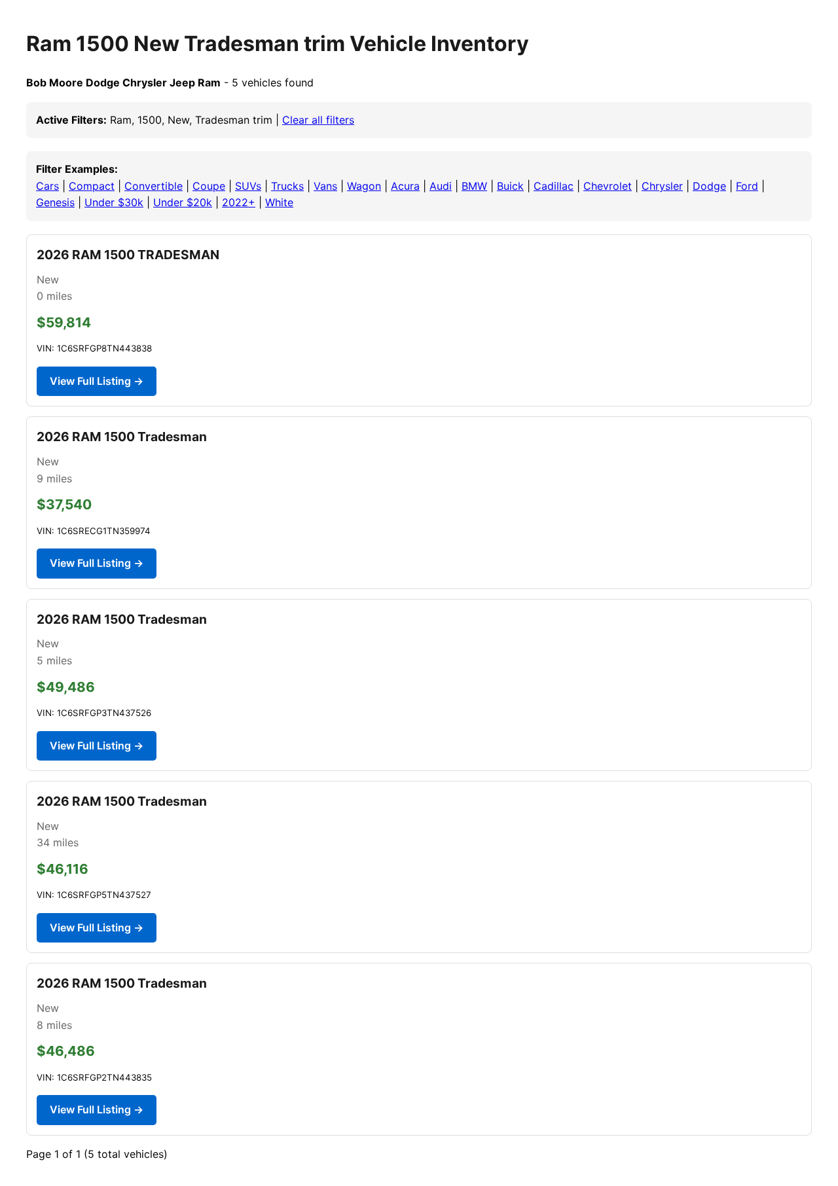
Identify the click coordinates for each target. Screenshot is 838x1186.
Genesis (55, 202)
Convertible (153, 185)
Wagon (364, 185)
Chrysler (662, 185)
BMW (474, 185)
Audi (440, 185)
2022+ (238, 202)
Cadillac (554, 185)
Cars (47, 185)
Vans (325, 185)
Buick (510, 185)
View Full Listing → (96, 380)
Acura (405, 185)
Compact (92, 185)
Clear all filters (318, 119)
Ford (747, 185)
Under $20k (182, 202)
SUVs (248, 185)
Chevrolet (607, 185)
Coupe (208, 185)
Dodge (709, 185)
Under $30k (113, 202)
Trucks (287, 185)
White (279, 202)
